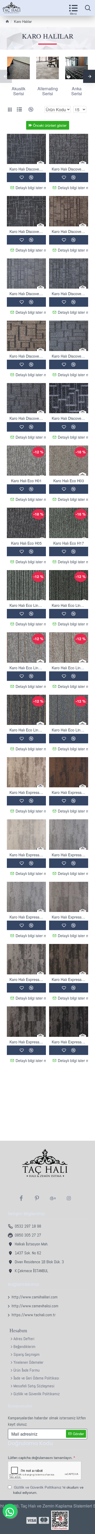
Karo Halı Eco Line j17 (69, 730)
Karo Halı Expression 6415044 (26, 979)
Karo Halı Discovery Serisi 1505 (26, 418)
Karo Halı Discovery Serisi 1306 (26, 169)
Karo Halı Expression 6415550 (69, 1041)
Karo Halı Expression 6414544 (69, 917)
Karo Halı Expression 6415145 (26, 1041)
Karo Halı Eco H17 (68, 543)
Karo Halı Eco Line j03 (69, 667)
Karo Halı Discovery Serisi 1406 (69, 293)
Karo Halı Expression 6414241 (26, 917)
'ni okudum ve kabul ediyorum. (48, 1490)
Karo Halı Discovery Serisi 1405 (26, 293)
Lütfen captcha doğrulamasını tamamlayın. (40, 1457)
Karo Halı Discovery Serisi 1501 (26, 356)
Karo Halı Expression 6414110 (26, 854)
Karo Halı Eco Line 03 (69, 605)
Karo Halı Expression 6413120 (26, 792)
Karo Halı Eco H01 (26, 480)
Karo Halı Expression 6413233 (69, 792)
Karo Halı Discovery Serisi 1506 (69, 418)
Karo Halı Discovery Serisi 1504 (69, 356)
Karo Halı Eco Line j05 (26, 730)
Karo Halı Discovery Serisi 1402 (69, 231)
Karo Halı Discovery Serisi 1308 (26, 231)
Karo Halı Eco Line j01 (26, 667)
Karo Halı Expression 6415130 (69, 979)
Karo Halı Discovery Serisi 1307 (69, 169)
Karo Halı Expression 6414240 (69, 854)
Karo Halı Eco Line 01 (26, 605)
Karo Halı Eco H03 (68, 480)
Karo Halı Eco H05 (26, 543)
